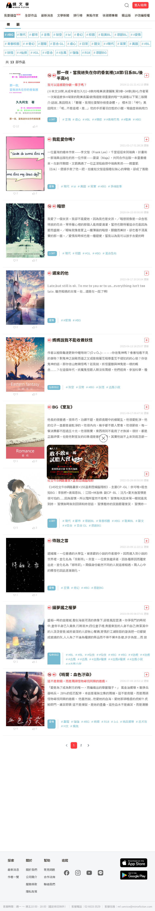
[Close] (103, 438)
